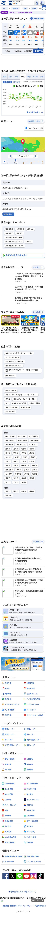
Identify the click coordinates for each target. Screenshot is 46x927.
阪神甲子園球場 (11, 391)
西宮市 (31, 449)
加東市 (34, 470)
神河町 (31, 478)
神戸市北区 (9, 445)
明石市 (23, 449)
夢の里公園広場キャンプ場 (15, 246)
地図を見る (8, 214)
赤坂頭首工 (9, 233)
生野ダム (29, 242)
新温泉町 (9, 495)
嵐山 (7, 403)
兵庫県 (34, 8)
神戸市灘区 (22, 436)
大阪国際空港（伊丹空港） (15, 361)
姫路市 (8, 449)
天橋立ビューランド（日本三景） (24, 399)
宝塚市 (33, 457)
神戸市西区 (33, 445)
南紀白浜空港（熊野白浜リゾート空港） (19, 353)
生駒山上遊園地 (34, 403)
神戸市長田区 (10, 440)
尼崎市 (15, 449)
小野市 (31, 461)
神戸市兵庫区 (33, 436)
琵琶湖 (8, 399)
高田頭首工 (9, 229)
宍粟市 (26, 470)
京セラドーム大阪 (12, 407)
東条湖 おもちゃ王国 (19, 403)
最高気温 (7, 82)
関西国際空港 (10, 375)
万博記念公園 (25, 407)
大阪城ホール (10, 411)
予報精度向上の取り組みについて (22, 892)
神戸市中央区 (21, 445)
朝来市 (23, 491)
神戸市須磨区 (22, 440)
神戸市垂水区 (35, 440)
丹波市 (34, 465)
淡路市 (19, 470)
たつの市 (9, 474)
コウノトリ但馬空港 (12, 357)
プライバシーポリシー (26, 906)
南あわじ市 (9, 470)
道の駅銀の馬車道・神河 (14, 237)
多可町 (26, 474)
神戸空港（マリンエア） (14, 366)
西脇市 (25, 457)
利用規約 (13, 906)
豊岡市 (8, 491)
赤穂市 (17, 457)
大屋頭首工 (20, 229)
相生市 (31, 453)
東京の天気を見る (34, 112)
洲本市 (8, 453)
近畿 (25, 8)
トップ (5, 8)
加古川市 (9, 457)
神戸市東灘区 (10, 436)
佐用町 (23, 482)
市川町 (15, 478)
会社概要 (5, 906)
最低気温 (16, 82)
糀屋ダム (30, 229)
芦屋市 (15, 453)
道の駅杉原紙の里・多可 (14, 242)
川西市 (23, 461)
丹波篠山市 (25, 465)
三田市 (8, 465)
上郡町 (15, 482)
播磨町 (8, 478)
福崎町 (23, 478)
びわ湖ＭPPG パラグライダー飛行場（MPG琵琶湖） (22, 370)
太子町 (8, 482)
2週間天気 (15, 8)
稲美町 (34, 474)
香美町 (31, 491)
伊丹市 (23, 453)
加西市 (15, 465)
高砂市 (15, 461)
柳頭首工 (20, 233)
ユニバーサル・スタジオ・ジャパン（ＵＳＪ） (21, 395)
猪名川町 (18, 474)
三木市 (8, 461)
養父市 (15, 491)
